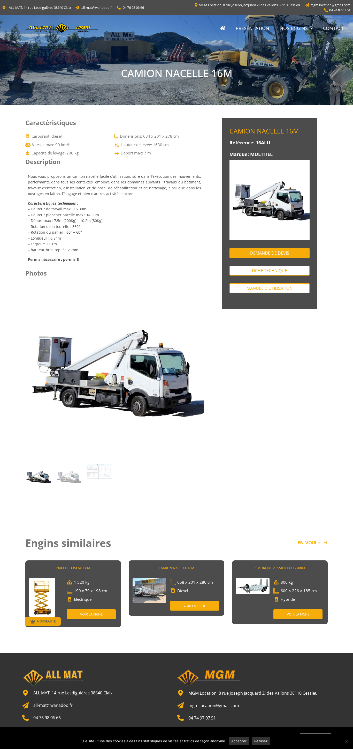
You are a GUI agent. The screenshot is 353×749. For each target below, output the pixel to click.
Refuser (260, 741)
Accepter (239, 741)
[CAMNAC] (114, 372)
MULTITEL (261, 154)
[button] (31, 372)
